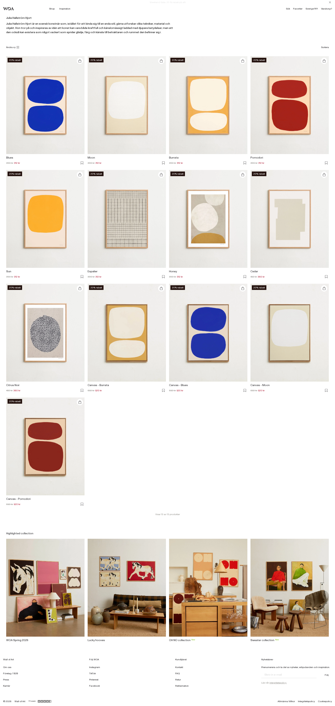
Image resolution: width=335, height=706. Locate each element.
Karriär (6, 686)
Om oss (7, 667)
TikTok (92, 673)
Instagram (94, 667)
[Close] (330, 2)
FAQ (177, 673)
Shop (52, 9)
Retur (178, 679)
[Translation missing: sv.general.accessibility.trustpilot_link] (32, 701)
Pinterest (93, 679)
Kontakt (179, 667)
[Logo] (8, 8)
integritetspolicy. (278, 683)
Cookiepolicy (325, 701)
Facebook (94, 686)
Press (6, 679)
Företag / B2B (10, 673)
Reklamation (182, 686)
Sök (288, 9)
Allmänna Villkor (286, 701)
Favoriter (297, 9)
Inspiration (64, 9)
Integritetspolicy (306, 701)
